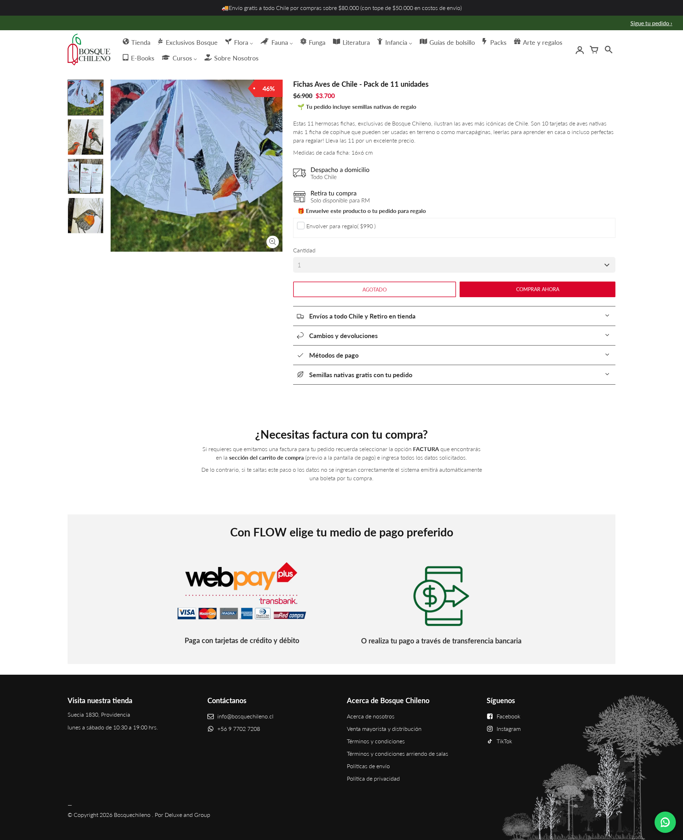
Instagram (509, 728)
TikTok (504, 741)
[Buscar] (608, 50)
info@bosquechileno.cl (245, 716)
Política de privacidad (373, 778)
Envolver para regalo (341, 226)
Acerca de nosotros (371, 716)
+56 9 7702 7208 (238, 728)
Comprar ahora (537, 289)
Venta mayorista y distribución (384, 728)
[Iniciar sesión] (580, 50)
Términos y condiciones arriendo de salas (397, 753)
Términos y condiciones (376, 741)
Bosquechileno (132, 814)
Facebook (508, 716)
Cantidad (304, 250)
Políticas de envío (368, 766)
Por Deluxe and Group (182, 814)
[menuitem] (136, 41)
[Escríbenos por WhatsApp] (665, 822)
